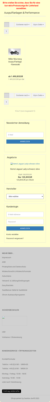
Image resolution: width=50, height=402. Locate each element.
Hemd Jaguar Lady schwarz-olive (25, 169)
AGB (4, 262)
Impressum (6, 257)
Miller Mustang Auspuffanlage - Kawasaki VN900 (15, 62)
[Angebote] (43, 157)
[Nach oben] (42, 398)
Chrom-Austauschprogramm (13, 295)
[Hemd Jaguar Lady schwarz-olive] (25, 164)
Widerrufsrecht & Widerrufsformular (16, 271)
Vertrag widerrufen (11, 391)
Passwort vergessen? (15, 238)
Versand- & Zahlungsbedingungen (16, 281)
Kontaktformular (8, 359)
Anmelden (25, 142)
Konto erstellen (12, 234)
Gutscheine (6, 276)
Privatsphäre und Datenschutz (14, 267)
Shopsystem (16, 398)
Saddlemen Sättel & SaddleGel (14, 290)
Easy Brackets (7, 285)
